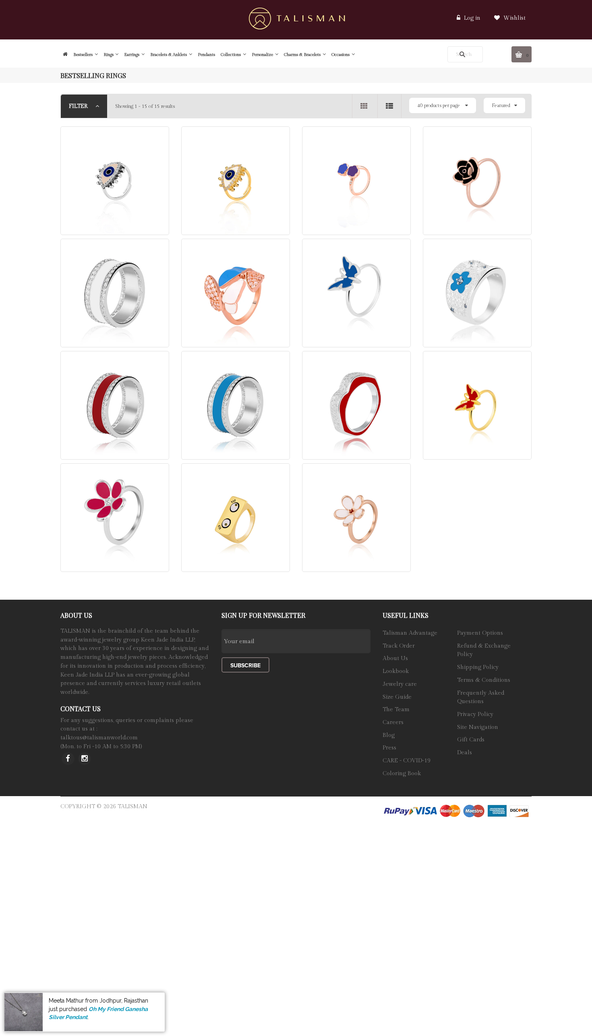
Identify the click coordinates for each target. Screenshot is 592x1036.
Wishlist (514, 18)
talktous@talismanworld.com (99, 738)
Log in (472, 18)
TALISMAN (132, 806)
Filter (79, 106)
